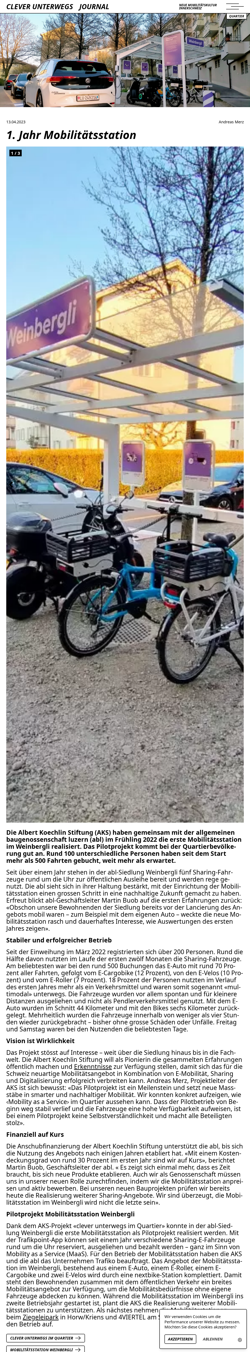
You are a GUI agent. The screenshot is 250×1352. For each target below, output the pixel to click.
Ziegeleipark (41, 1317)
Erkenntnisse (93, 1066)
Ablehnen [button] (213, 1339)
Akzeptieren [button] (180, 1339)
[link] (240, 1340)
